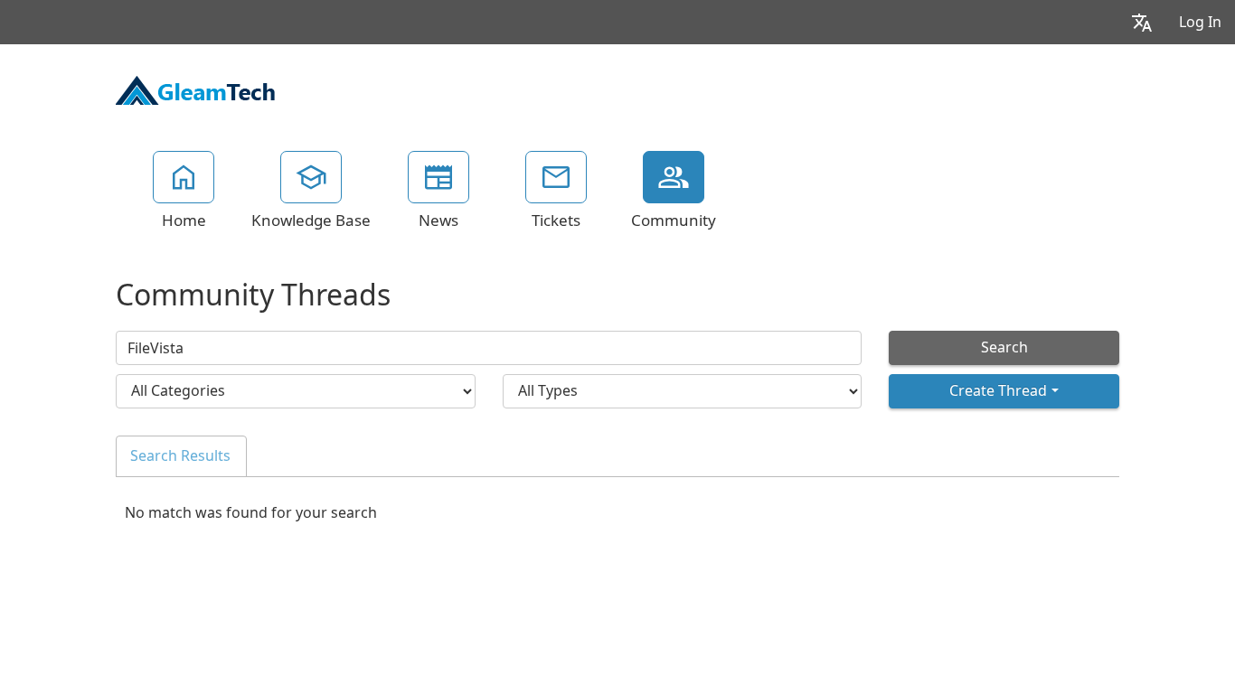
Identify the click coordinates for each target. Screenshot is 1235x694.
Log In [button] (1200, 22)
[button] (1142, 22)
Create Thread (998, 390)
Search (1004, 347)
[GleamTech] (195, 88)
